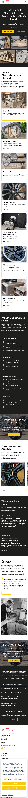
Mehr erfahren (6, 592)
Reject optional (14, 783)
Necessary (10, 779)
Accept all (14, 788)
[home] (9, 2)
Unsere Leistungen (21, 31)
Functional (20, 779)
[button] (25, 2)
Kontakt (14, 719)
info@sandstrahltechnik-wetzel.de (8, 745)
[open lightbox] (13, 474)
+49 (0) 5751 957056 (5, 743)
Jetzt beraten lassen (7, 31)
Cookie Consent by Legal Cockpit (21, 794)
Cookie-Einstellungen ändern (6, 797)
